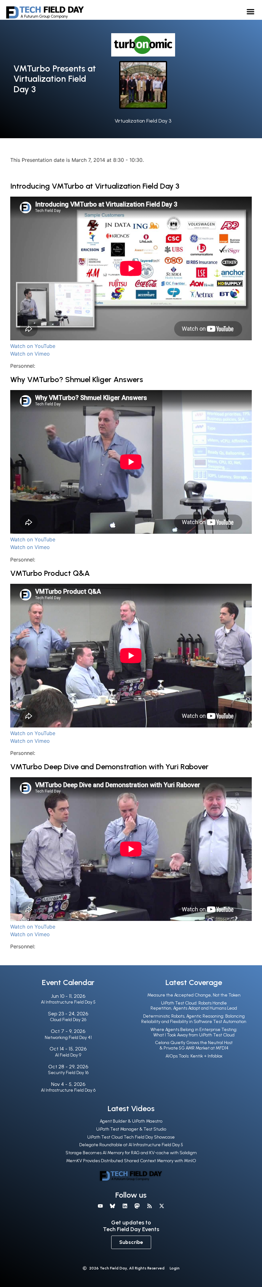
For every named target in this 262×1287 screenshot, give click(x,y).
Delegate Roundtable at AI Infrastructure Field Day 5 (131, 1145)
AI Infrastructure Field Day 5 (68, 1002)
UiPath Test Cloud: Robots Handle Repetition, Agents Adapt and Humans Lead (193, 1005)
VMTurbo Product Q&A (50, 573)
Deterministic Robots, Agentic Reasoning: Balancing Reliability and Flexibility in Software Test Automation (193, 1018)
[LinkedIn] (124, 1205)
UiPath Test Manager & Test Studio (131, 1129)
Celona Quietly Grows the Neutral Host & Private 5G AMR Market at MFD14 (194, 1045)
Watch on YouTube (32, 346)
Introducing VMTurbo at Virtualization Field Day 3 (94, 186)
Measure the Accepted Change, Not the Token (194, 995)
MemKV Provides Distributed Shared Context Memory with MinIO (131, 1160)
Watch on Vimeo (30, 353)
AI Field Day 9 (68, 1055)
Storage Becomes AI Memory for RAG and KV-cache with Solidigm (131, 1152)
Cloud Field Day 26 (68, 1019)
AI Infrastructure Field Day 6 (68, 1090)
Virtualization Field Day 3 (143, 121)
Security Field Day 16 (68, 1072)
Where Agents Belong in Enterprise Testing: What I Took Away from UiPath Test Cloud (193, 1032)
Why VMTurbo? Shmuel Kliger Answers (76, 379)
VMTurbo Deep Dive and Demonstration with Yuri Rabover (109, 766)
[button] (250, 11)
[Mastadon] (137, 1205)
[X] (161, 1205)
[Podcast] (149, 1205)
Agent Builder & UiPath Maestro (131, 1121)
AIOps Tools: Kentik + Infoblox (194, 1056)
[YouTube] (100, 1205)
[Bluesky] (112, 1205)
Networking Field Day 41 (68, 1037)
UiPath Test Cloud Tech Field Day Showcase (131, 1137)
